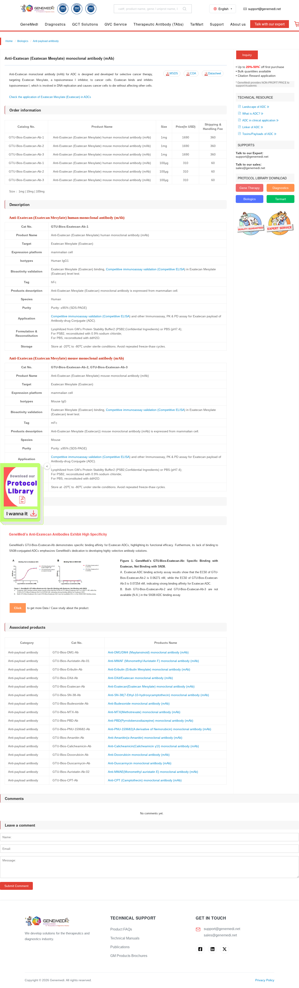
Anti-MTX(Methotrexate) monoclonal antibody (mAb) (144, 712)
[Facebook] (200, 949)
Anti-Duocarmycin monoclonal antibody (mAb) (139, 763)
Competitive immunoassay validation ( (132, 269)
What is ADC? (251, 113)
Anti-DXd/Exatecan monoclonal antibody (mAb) (140, 678)
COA (193, 73)
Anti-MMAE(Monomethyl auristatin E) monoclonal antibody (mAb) (153, 771)
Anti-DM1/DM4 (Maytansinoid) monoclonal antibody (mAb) (148, 652)
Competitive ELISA (171, 269)
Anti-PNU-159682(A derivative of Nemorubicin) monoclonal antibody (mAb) (159, 729)
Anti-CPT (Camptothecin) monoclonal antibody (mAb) (145, 780)
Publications (120, 947)
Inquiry (247, 55)
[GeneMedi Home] (64, 922)
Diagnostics (280, 188)
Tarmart (280, 199)
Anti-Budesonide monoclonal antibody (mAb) (139, 703)
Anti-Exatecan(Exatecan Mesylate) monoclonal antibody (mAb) (151, 686)
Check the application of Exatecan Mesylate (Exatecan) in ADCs (50, 97)
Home (9, 41)
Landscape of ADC (254, 106)
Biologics (22, 41)
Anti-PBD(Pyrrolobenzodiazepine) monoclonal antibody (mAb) (150, 720)
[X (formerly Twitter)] (224, 949)
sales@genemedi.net (220, 935)
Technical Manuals (124, 938)
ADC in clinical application (258, 120)
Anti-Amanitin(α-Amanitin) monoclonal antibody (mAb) (145, 737)
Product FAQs (121, 929)
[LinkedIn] (212, 949)
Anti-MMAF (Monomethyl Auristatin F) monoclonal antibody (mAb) (153, 661)
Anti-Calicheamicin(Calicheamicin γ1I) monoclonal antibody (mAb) (153, 746)
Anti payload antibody (46, 41)
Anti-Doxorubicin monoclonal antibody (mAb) (139, 754)
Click (17, 608)
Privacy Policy (264, 980)
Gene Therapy (249, 188)
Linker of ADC (251, 127)
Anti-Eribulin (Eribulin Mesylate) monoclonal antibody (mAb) (149, 669)
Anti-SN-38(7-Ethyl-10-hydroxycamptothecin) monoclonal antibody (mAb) (158, 695)
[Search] (184, 8)
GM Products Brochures (128, 956)
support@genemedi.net (222, 929)
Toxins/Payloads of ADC (257, 134)
